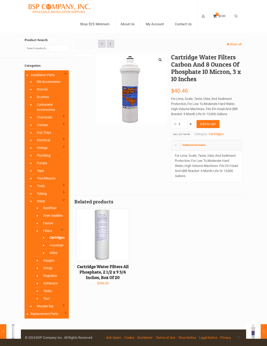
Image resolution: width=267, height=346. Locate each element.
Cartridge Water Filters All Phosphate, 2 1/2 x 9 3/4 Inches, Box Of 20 (103, 272)
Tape (40, 171)
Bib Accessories (48, 82)
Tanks (47, 291)
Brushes (43, 97)
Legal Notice (208, 337)
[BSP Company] (59, 8)
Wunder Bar (45, 306)
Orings (48, 268)
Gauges (48, 260)
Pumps (42, 163)
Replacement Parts (44, 314)
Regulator (50, 276)
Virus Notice (187, 337)
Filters (47, 231)
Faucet (48, 223)
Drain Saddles (53, 215)
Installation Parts (43, 75)
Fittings (42, 148)
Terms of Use (165, 337)
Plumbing (43, 155)
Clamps (42, 125)
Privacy (225, 337)
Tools (41, 186)
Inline (53, 253)
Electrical (43, 140)
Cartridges (216, 134)
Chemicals (44, 117)
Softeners (50, 283)
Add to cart (208, 124)
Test (46, 298)
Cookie (129, 337)
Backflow (49, 208)
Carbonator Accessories (46, 107)
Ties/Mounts (46, 178)
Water (41, 201)
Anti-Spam (113, 337)
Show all (236, 44)
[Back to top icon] (238, 337)
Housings (56, 245)
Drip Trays (44, 132)
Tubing (42, 193)
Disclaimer (145, 337)
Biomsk (42, 89)
